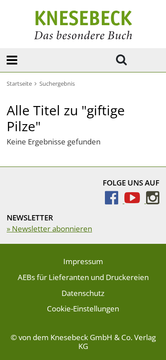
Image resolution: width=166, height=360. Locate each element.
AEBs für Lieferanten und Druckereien (83, 277)
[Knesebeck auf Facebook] (114, 200)
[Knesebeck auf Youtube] (135, 200)
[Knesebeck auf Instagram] (152, 200)
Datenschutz (83, 293)
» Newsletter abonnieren (49, 229)
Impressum (83, 261)
